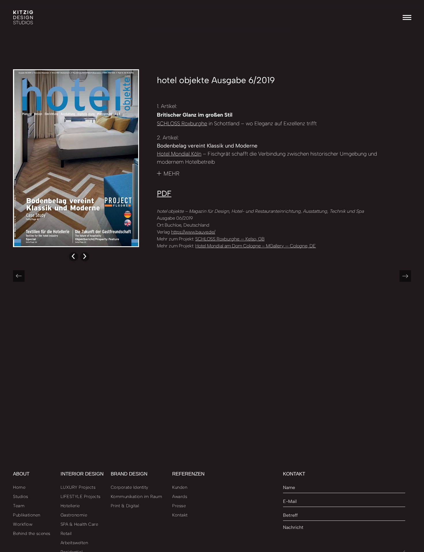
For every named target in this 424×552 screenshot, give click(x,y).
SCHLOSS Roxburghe (182, 123)
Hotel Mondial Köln (179, 153)
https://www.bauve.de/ (193, 232)
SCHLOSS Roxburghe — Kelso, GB (229, 239)
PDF (164, 193)
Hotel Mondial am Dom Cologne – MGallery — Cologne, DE (255, 246)
